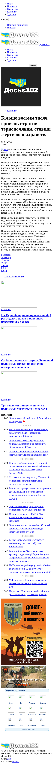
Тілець (11, 714)
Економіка (12, 9)
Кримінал (12, 11)
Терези (32, 703)
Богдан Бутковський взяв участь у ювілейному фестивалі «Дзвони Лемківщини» (26, 543)
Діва (22, 726)
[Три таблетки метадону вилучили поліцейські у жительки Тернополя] (19, 397)
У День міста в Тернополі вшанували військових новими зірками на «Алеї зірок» (28, 583)
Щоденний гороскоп (27, 729)
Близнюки (11, 726)
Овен (11, 703)
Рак (21, 703)
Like (9, 758)
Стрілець (32, 726)
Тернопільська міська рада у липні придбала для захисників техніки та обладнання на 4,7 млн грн (27, 444)
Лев (21, 714)
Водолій (42, 714)
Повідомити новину (17, 25)
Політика (12, 6)
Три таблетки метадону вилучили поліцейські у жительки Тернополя (24, 407)
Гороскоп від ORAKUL (16, 691)
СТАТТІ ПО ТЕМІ (14, 276)
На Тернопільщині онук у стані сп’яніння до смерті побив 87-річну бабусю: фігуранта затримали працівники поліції (30, 568)
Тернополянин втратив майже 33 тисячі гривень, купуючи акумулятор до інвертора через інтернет (29, 528)
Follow (15, 761)
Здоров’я (11, 14)
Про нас (11, 27)
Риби (43, 726)
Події (10, 3)
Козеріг (43, 703)
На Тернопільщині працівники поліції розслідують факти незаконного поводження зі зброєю (26, 318)
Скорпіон (32, 714)
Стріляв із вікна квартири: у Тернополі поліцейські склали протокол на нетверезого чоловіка (27, 364)
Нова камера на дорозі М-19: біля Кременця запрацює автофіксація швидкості (26, 517)
